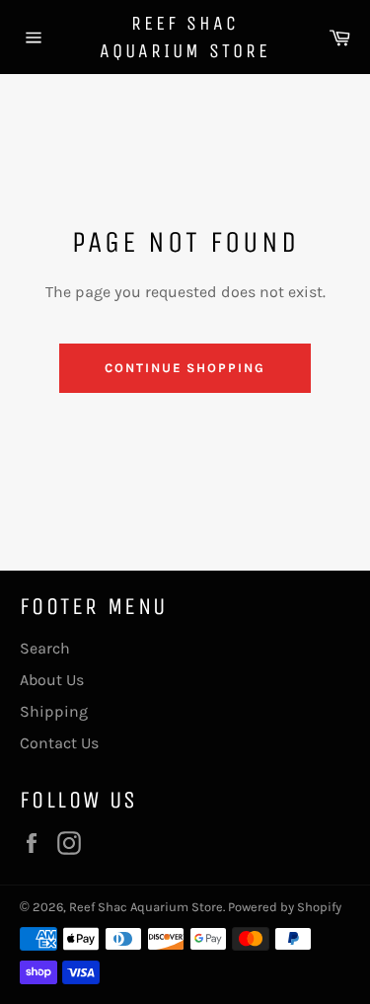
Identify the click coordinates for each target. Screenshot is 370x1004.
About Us (52, 679)
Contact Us (59, 743)
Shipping (54, 711)
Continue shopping (185, 367)
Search (45, 648)
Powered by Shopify (284, 906)
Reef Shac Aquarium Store (185, 37)
